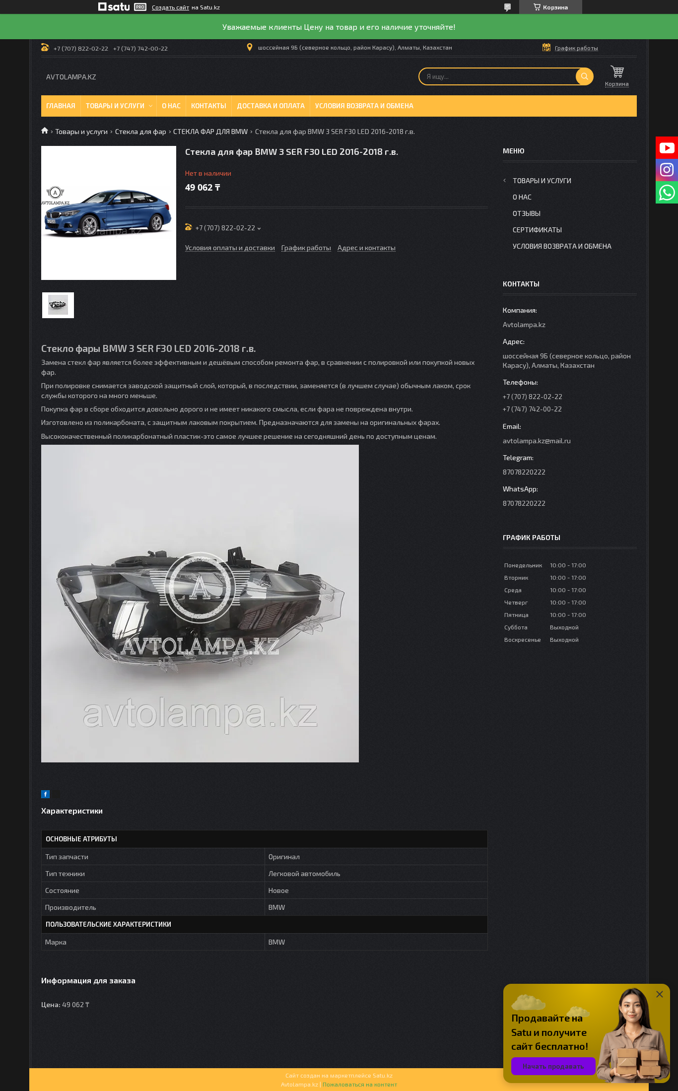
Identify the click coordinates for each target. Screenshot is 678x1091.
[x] (56, 795)
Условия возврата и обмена (364, 106)
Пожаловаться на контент (360, 1084)
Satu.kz (383, 1075)
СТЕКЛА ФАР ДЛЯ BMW (210, 131)
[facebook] (45, 795)
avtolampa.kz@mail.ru (537, 440)
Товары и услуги (115, 106)
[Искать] (585, 76)
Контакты (208, 106)
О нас (171, 106)
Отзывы (527, 213)
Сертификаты (537, 229)
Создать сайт (170, 6)
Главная (60, 106)
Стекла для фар (140, 131)
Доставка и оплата (271, 106)
